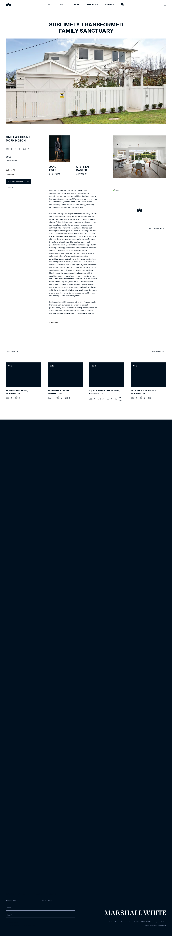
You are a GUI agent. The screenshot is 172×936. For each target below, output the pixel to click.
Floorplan (10, 174)
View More (53, 322)
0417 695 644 (82, 174)
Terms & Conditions (111, 922)
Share (10, 187)
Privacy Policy (126, 922)
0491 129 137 (54, 174)
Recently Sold (12, 351)
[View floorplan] (161, 120)
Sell (62, 5)
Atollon (163, 922)
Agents (109, 5)
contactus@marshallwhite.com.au (20, 925)
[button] (139, 210)
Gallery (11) (10, 170)
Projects (92, 5)
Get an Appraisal (15, 181)
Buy (50, 5)
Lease (76, 5)
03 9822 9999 (12, 922)
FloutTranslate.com (160, 925)
